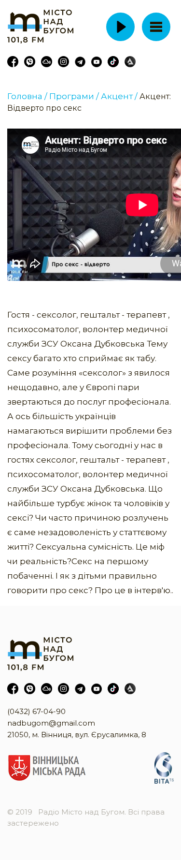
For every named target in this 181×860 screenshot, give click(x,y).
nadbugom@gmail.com (51, 723)
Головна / (27, 96)
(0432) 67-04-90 (36, 711)
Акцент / (119, 96)
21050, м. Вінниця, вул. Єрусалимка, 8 (76, 734)
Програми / (74, 96)
